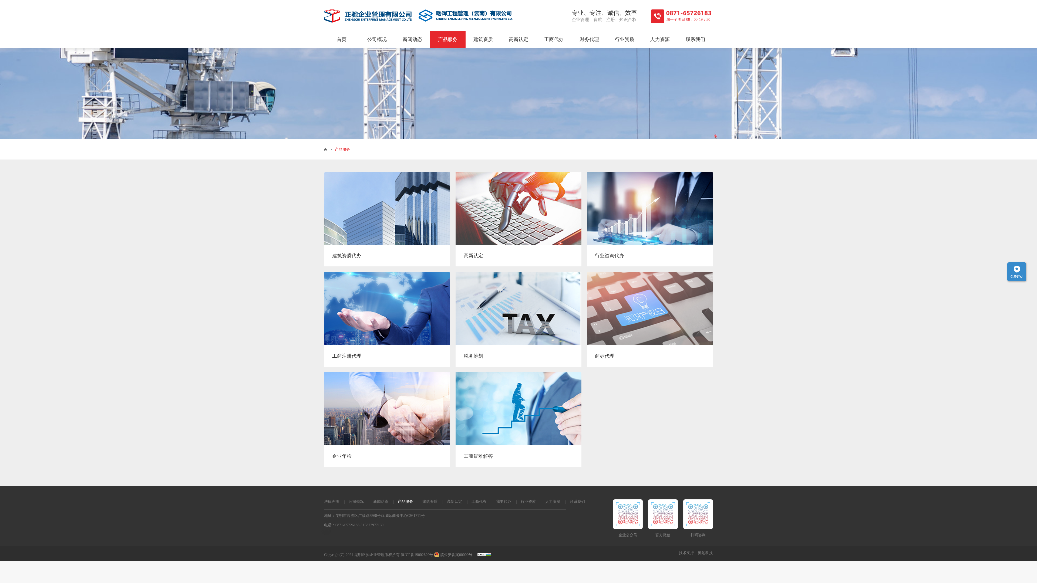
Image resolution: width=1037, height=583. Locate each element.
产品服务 (447, 39)
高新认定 (518, 39)
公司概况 (377, 39)
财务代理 (589, 39)
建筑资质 (483, 39)
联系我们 (695, 39)
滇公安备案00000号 (456, 555)
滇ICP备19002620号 (417, 555)
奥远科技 (705, 553)
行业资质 (624, 39)
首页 (341, 39)
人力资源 (660, 39)
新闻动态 (412, 39)
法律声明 (331, 502)
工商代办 (554, 39)
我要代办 (503, 502)
